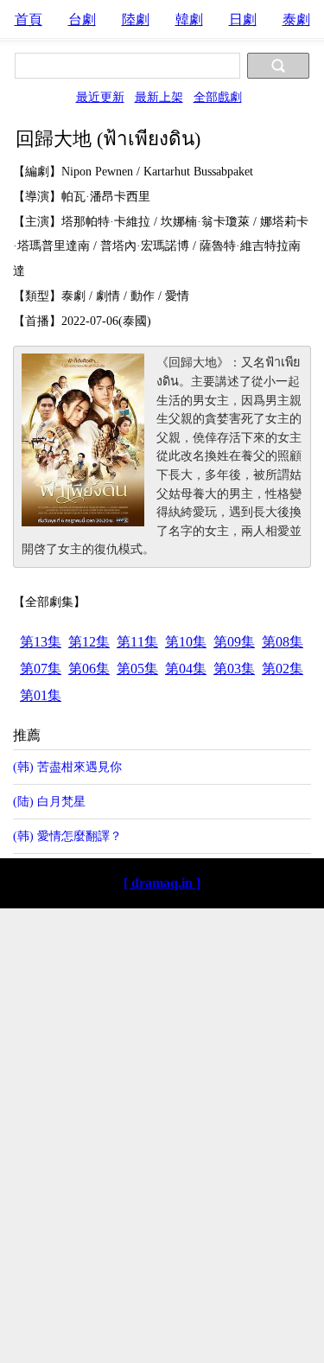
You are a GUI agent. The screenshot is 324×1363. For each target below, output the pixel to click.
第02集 (282, 668)
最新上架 (159, 97)
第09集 (234, 641)
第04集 (185, 668)
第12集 (89, 641)
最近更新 (100, 97)
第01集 (40, 695)
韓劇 (189, 19)
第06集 (89, 668)
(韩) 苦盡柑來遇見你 (67, 767)
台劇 (82, 19)
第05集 (137, 668)
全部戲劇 (218, 97)
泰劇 (296, 19)
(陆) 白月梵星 (49, 801)
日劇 (243, 19)
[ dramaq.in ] (162, 883)
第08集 (282, 641)
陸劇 (135, 19)
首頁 (28, 19)
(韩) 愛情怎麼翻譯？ (67, 836)
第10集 (185, 641)
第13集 (40, 641)
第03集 (234, 668)
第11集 (137, 641)
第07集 (40, 668)
